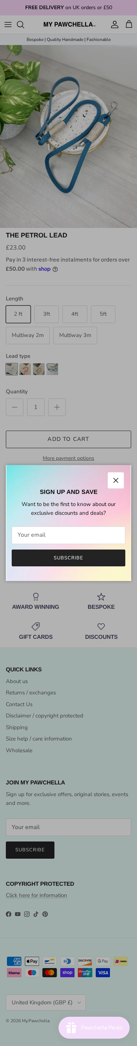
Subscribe (68, 558)
